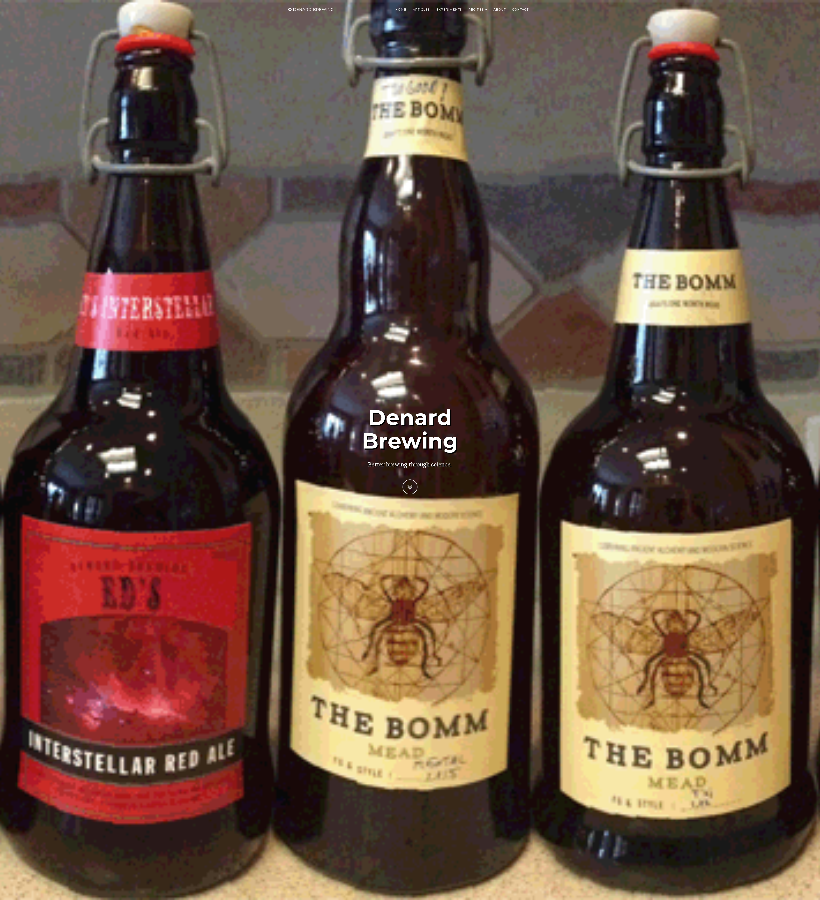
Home (400, 10)
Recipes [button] (476, 10)
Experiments (449, 10)
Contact (520, 10)
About (499, 10)
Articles (421, 10)
